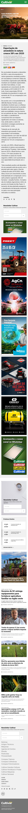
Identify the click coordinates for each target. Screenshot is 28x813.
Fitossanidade (6, 756)
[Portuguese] (4, 67)
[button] (25, 2)
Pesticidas (5, 754)
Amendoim (10, 45)
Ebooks (4, 751)
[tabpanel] (14, 23)
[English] (7, 67)
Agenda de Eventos (8, 749)
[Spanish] (9, 67)
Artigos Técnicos (7, 744)
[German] (14, 67)
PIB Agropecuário (5, 707)
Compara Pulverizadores (10, 764)
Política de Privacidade (5, 786)
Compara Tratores (7, 759)
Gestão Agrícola (4, 589)
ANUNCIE (3, 779)
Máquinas (4, 747)
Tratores (10, 589)
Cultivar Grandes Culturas (10, 767)
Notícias (4, 742)
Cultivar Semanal (7, 774)
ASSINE (3, 777)
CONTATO (3, 783)
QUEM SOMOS (4, 781)
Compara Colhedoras (9, 762)
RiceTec (3, 659)
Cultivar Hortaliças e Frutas (11, 770)
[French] (11, 67)
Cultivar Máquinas (7, 772)
